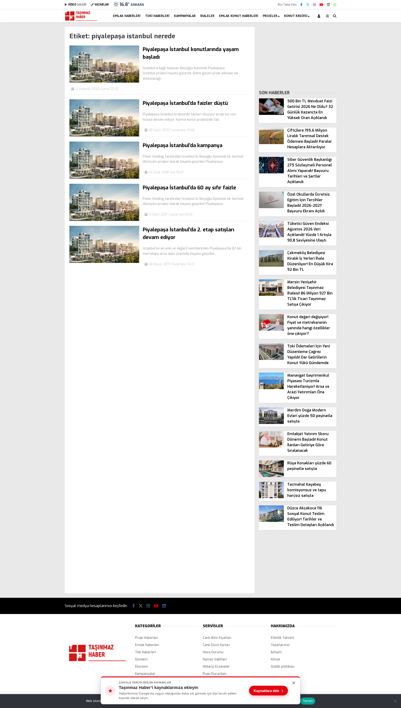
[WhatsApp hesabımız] (334, 5)
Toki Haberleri (157, 16)
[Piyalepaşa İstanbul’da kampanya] (104, 177)
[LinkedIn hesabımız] (328, 5)
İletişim (276, 652)
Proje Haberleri (146, 638)
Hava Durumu (213, 652)
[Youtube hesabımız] (321, 5)
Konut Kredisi (295, 16)
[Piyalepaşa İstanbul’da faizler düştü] (104, 135)
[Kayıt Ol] (319, 16)
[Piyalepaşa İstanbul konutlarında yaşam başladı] (104, 81)
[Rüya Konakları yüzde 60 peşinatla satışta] (271, 476)
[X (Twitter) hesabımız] (307, 5)
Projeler (270, 16)
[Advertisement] (41, 96)
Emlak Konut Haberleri (238, 16)
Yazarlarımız (280, 645)
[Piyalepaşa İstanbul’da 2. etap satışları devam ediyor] (104, 262)
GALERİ (77, 4)
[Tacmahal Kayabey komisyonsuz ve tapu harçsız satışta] (271, 497)
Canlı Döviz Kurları (216, 645)
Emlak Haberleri (126, 16)
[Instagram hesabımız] (314, 5)
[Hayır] (395, 701)
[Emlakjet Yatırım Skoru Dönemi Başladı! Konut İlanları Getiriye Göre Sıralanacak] (271, 446)
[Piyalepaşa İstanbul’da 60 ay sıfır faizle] (104, 220)
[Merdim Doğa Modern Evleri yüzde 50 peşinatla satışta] (271, 423)
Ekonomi (141, 666)
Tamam (308, 701)
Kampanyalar (185, 16)
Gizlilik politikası (282, 666)
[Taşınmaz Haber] (81, 20)
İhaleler (207, 16)
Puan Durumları (214, 674)
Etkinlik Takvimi (282, 638)
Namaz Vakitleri (215, 659)
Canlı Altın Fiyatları (217, 638)
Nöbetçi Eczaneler (216, 666)
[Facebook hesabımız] (301, 5)
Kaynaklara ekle (268, 691)
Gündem (141, 659)
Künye (275, 659)
